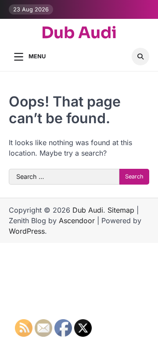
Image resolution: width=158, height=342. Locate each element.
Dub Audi (79, 32)
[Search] (140, 56)
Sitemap (121, 210)
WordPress (27, 231)
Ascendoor (77, 220)
